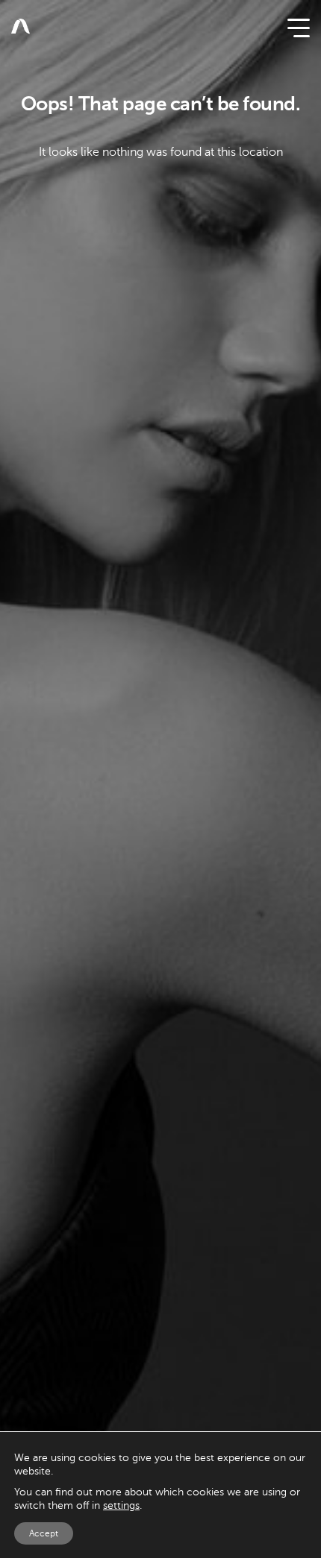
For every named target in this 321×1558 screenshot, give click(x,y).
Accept (43, 1533)
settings (121, 1505)
